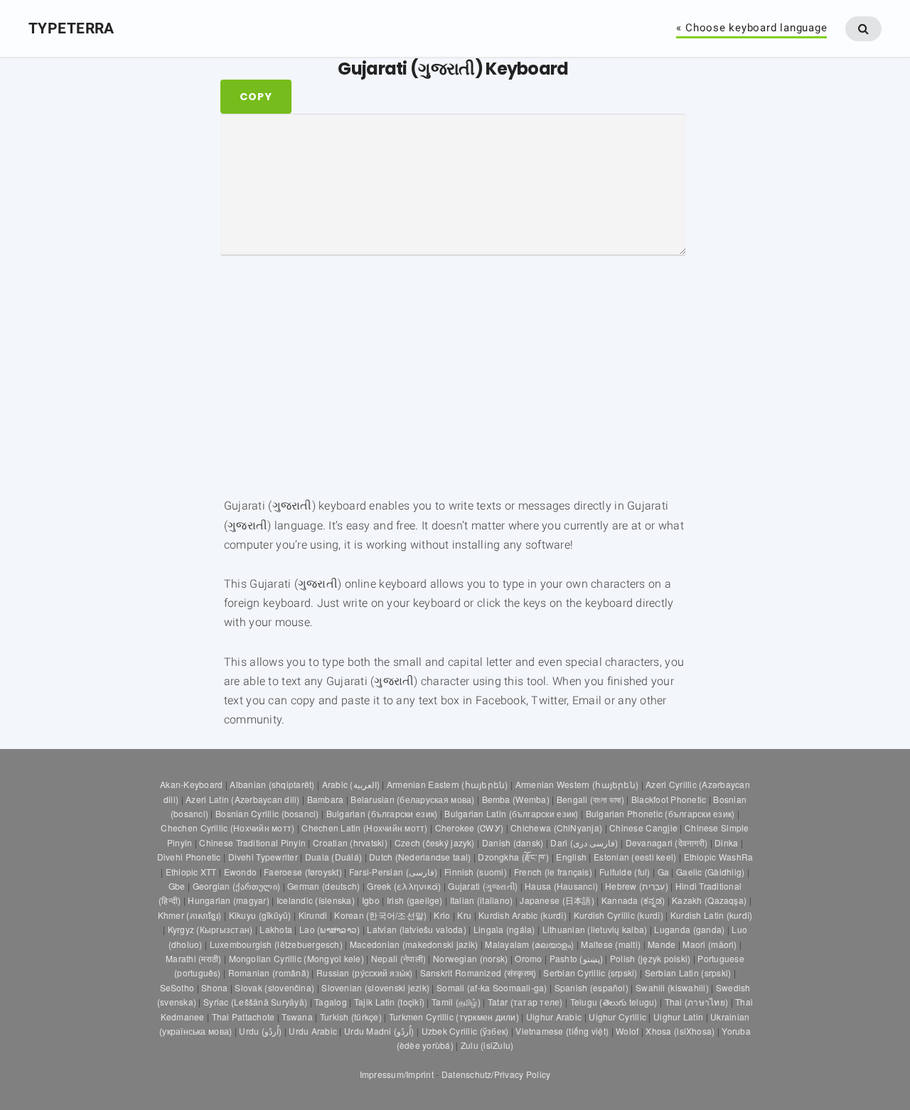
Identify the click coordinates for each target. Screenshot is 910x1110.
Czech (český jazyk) (435, 842)
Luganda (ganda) (689, 929)
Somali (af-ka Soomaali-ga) (492, 987)
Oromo (528, 958)
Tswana (297, 1017)
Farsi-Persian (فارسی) (393, 872)
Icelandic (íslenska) (316, 900)
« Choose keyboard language (751, 28)
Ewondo (240, 872)
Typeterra (71, 28)
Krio (442, 915)
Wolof (627, 1031)
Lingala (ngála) (504, 929)
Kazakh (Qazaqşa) (709, 900)
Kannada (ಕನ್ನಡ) (633, 900)
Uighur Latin (678, 1017)
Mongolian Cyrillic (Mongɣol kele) (296, 958)
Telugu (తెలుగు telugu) (614, 1002)
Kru (464, 915)
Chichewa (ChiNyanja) (556, 827)
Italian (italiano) (481, 900)
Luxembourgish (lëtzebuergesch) (276, 944)
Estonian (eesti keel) (635, 857)
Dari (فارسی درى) (584, 842)
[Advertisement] (152, 308)
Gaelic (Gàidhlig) (710, 872)
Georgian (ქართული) (236, 886)
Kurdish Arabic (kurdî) (522, 915)
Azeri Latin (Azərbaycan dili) (242, 799)
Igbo (371, 900)
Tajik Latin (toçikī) (389, 1002)
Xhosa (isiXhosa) (680, 1031)
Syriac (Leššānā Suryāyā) (255, 1002)
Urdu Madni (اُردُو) (379, 1031)
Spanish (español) (591, 987)
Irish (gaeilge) (415, 900)
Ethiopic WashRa (719, 857)
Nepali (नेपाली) (398, 958)
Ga (663, 872)
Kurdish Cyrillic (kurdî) (618, 915)
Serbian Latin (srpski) (688, 972)
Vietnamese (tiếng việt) (562, 1031)
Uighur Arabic (554, 1017)
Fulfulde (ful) (625, 872)
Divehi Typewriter (263, 857)
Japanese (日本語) (557, 900)
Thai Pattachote (243, 1017)
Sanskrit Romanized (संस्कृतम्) (478, 972)
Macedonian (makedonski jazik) (414, 944)
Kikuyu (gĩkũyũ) (260, 915)
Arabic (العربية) (351, 784)
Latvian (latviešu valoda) (416, 929)
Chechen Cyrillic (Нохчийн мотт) (227, 827)
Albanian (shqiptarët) (272, 784)
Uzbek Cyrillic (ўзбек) (465, 1031)
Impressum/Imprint (397, 1074)
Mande (661, 944)
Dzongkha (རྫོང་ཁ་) (513, 857)
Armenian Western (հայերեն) (577, 784)
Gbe (177, 886)
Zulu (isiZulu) (487, 1045)
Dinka (726, 842)
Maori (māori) (709, 944)
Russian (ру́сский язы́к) (364, 972)
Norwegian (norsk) (470, 958)
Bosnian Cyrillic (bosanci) (267, 813)
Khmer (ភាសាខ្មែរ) (190, 915)
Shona (214, 987)
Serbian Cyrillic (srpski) (590, 972)
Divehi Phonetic (189, 857)
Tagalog (330, 1002)
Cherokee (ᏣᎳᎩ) (469, 827)
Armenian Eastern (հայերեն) (447, 784)
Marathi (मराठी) (193, 958)
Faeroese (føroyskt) (303, 872)
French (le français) (553, 872)
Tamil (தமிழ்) (456, 1002)
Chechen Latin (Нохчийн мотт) (364, 827)
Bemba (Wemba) (516, 799)
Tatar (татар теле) (525, 1002)
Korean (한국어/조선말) (380, 915)
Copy (256, 97)
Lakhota (275, 929)
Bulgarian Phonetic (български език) (660, 813)
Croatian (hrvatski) (350, 842)
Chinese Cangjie (643, 827)
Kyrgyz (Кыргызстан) (210, 929)
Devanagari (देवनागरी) (666, 842)
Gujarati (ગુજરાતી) (483, 886)
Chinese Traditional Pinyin (252, 842)
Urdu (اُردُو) (260, 1031)
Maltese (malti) (611, 944)
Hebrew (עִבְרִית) (636, 886)
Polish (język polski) (650, 958)
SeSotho (177, 987)
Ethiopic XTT (191, 872)
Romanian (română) (268, 972)
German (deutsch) (323, 886)
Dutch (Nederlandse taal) (420, 857)
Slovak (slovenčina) (274, 987)
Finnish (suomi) (475, 872)
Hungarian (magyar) (228, 900)
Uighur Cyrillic (617, 1017)
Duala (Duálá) (333, 857)
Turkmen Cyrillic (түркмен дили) (454, 1017)
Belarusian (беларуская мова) (412, 799)
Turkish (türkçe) (351, 1017)
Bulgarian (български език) (382, 813)
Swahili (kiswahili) (672, 987)
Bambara (325, 799)
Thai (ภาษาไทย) (697, 1002)
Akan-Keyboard (191, 784)
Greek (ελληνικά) (404, 886)
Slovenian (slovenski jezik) (375, 987)
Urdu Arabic (313, 1031)
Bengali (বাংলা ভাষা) (590, 799)
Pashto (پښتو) (576, 958)
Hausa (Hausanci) (561, 886)
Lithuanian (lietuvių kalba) (595, 929)
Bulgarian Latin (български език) (511, 813)
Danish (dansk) (513, 842)
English (571, 857)
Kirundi (313, 915)
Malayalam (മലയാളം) (529, 944)
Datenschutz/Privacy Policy (495, 1074)
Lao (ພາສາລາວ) (329, 929)
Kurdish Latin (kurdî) (711, 915)
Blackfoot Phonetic (668, 799)
